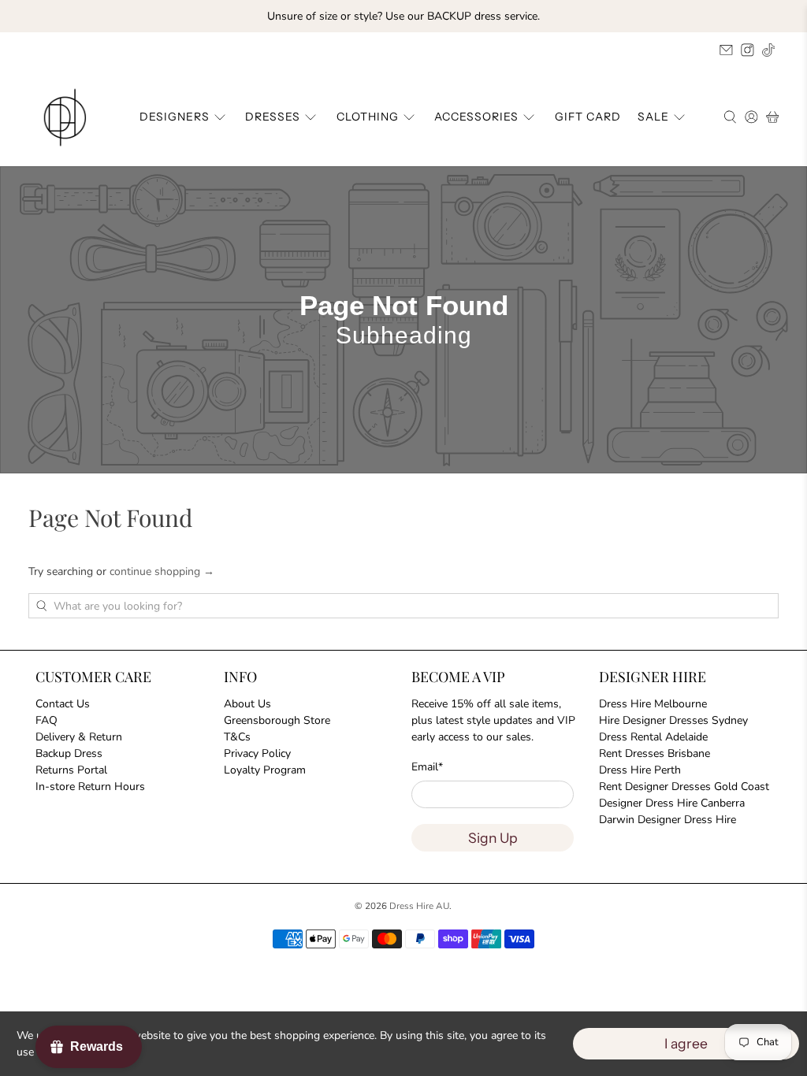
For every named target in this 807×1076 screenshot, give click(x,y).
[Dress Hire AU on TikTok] (768, 50)
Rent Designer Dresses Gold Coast (684, 786)
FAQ (46, 720)
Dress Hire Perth (640, 769)
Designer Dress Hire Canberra (672, 803)
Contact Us (62, 703)
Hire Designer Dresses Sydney (673, 720)
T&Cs (237, 736)
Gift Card (588, 116)
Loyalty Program (265, 769)
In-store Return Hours (90, 786)
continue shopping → (162, 571)
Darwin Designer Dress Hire (667, 819)
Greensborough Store (277, 720)
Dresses (272, 116)
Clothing (368, 116)
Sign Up (493, 837)
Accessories (476, 116)
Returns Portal (71, 769)
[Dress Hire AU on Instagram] (747, 50)
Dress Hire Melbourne (653, 703)
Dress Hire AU (419, 906)
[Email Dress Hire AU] (726, 50)
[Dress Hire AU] (67, 117)
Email (427, 766)
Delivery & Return (78, 736)
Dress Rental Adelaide (653, 736)
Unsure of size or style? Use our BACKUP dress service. (403, 16)
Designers (174, 116)
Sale (653, 116)
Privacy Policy (257, 753)
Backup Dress (68, 753)
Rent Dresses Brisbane (654, 753)
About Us (247, 703)
